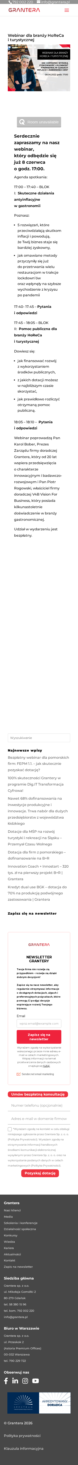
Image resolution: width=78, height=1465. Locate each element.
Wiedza (9, 1241)
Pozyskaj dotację (40, 1173)
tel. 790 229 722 (15, 1360)
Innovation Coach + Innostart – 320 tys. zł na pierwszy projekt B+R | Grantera (38, 872)
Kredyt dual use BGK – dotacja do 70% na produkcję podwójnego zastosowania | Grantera (37, 893)
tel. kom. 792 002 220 (19, 1310)
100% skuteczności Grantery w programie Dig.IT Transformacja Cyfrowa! (36, 784)
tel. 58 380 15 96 (15, 1304)
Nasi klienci (12, 1210)
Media (8, 1216)
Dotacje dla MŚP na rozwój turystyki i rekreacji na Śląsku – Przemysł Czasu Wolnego (35, 837)
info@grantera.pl (16, 1317)
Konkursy (10, 1235)
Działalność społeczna (20, 1229)
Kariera (9, 1248)
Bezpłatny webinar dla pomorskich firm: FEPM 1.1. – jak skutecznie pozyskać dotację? (38, 763)
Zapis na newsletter (18, 1266)
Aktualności (12, 1254)
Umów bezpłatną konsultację (38, 1094)
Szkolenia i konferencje (20, 1223)
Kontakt (9, 1260)
